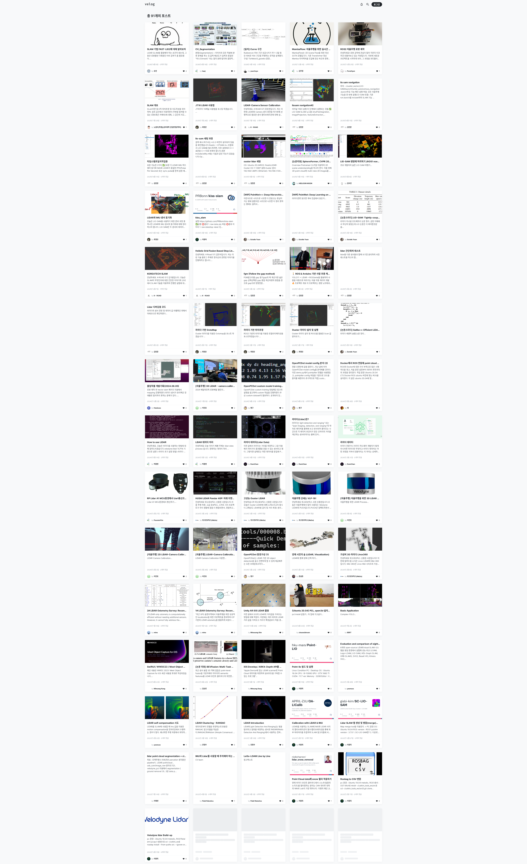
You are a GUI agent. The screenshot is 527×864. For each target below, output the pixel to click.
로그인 (377, 4)
